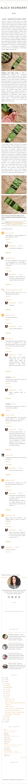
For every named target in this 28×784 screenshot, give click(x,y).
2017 (5, 678)
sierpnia (6, 691)
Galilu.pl (10, 160)
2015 (5, 681)
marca (6, 718)
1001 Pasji (6, 743)
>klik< (9, 46)
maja (6, 697)
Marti (7, 338)
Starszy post (24, 577)
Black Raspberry (17, 223)
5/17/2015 (10, 455)
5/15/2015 (20, 290)
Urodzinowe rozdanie (14, 642)
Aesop (6, 223)
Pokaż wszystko (23, 757)
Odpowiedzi (9, 242)
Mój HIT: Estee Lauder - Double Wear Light (14, 708)
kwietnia (7, 716)
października (7, 687)
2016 (5, 679)
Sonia (7, 455)
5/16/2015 (13, 377)
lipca (6, 693)
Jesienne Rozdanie (13, 652)
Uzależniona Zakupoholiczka (12, 290)
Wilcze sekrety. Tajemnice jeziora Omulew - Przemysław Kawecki (13, 753)
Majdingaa (8, 480)
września (7, 689)
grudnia (6, 683)
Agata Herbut (8, 515)
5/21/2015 (12, 480)
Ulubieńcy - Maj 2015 (9, 701)
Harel (5, 729)
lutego (6, 719)
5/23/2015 (14, 515)
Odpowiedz (8, 239)
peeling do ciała (18, 224)
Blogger (23, 779)
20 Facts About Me (9, 706)
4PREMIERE (7, 735)
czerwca (7, 695)
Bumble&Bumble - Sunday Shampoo (13, 714)
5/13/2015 (12, 233)
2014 (5, 721)
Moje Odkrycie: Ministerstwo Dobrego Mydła (14, 712)
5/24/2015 (20, 246)
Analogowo (7, 740)
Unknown (8, 233)
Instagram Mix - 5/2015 (10, 699)
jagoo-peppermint (7, 750)
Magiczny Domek (7, 739)
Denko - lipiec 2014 (13, 662)
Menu (14, 13)
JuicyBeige (8, 258)
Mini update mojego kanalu (12, 736)
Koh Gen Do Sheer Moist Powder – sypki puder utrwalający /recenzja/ (13, 746)
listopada (7, 685)
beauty (10, 223)
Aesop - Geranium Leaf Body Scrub (12, 710)
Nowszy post (4, 577)
